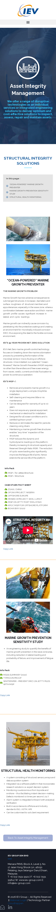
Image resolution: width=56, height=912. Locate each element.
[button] (28, 22)
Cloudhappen (15, 903)
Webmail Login (18, 900)
